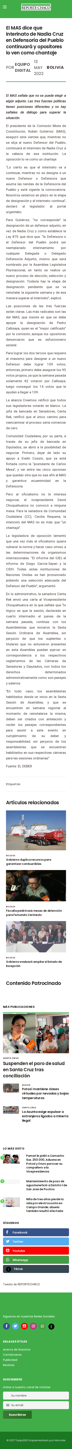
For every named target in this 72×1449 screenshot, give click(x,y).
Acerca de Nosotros (16, 1350)
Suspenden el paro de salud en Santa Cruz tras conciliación (34, 1069)
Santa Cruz (11, 1058)
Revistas (8, 1365)
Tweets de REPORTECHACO (21, 1284)
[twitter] (15, 1326)
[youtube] (24, 1326)
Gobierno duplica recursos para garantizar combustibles (28, 862)
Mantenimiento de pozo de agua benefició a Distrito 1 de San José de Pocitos (46, 1185)
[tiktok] (51, 1326)
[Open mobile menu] (5, 7)
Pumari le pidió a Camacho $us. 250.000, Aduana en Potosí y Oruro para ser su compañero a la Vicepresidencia (45, 1163)
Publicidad (10, 1360)
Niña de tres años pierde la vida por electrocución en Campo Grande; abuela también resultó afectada (45, 1205)
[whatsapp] (42, 1326)
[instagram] (33, 1326)
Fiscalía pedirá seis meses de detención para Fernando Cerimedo (34, 913)
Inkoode (60, 1440)
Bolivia (55, 67)
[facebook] (6, 1326)
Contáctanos (12, 1355)
